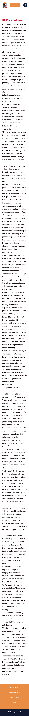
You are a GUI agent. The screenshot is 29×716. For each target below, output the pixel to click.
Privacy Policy (14, 687)
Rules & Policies (14, 698)
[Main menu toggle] (25, 5)
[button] (15, 5)
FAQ (14, 703)
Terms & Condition (14, 693)
